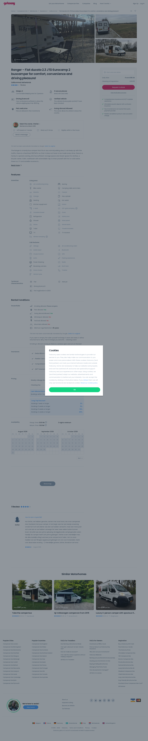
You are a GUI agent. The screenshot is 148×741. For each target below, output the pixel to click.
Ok (74, 390)
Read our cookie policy (89, 383)
